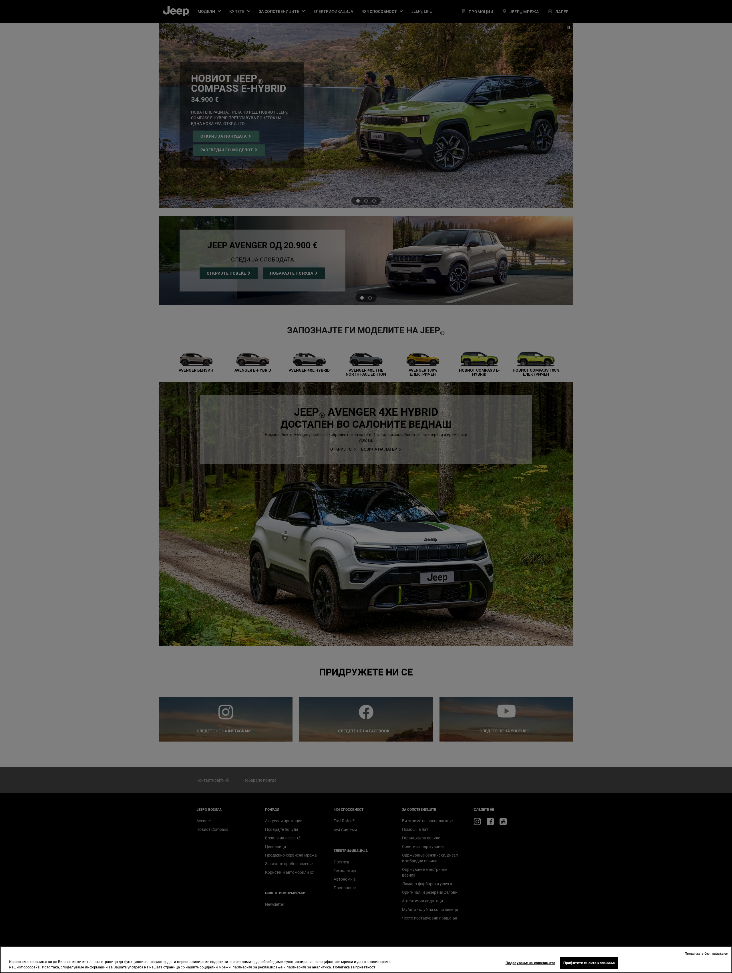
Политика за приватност (354, 967)
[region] (366, 959)
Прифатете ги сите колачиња (589, 963)
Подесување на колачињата (530, 963)
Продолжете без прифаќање (706, 954)
